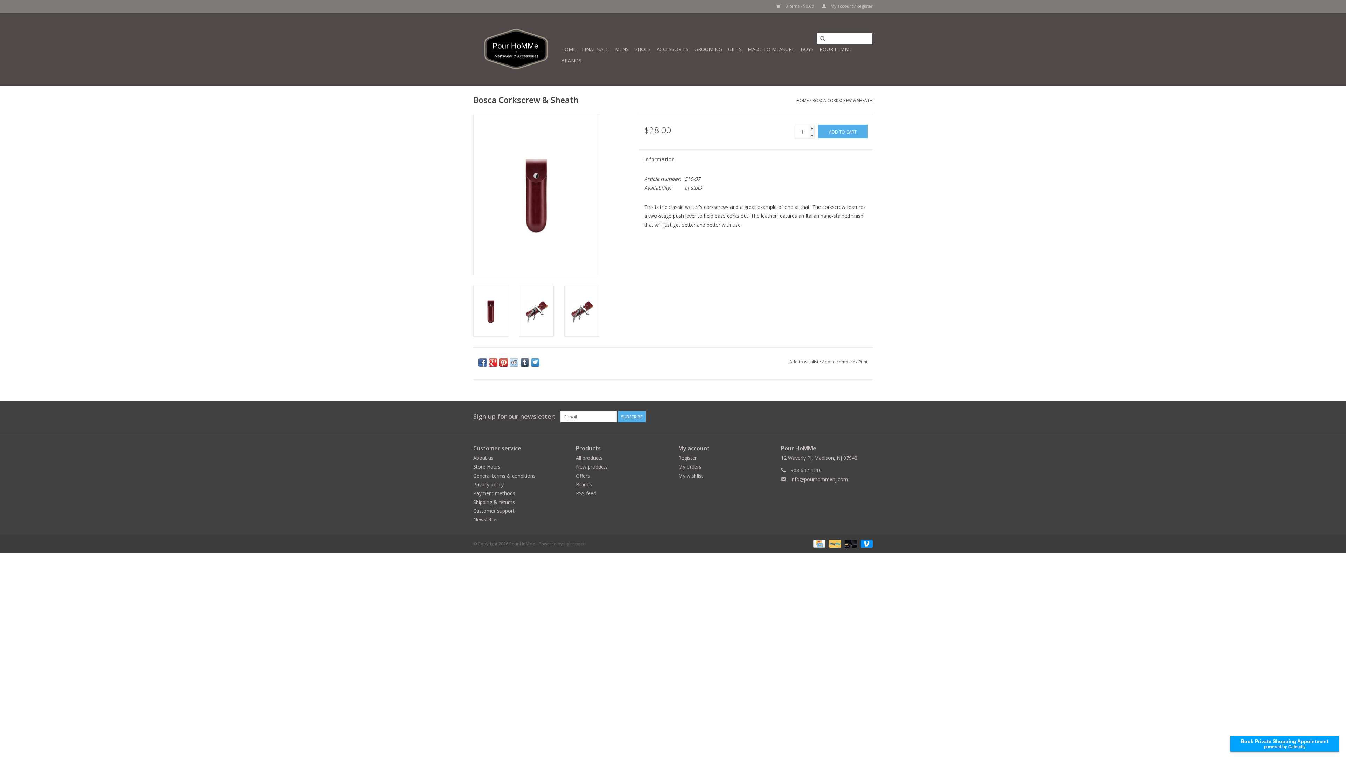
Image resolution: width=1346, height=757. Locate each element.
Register (687, 458)
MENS (622, 49)
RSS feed (586, 493)
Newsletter (485, 519)
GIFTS (735, 49)
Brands (571, 60)
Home (568, 49)
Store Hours (487, 466)
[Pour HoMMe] (516, 49)
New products (592, 466)
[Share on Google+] (493, 362)
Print (863, 362)
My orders (689, 466)
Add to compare (839, 362)
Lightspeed (575, 544)
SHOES (643, 49)
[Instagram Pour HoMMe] (867, 416)
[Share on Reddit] (514, 362)
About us (483, 458)
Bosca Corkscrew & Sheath (842, 100)
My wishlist (690, 475)
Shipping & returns (494, 502)
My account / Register (851, 6)
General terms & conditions (504, 475)
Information (659, 159)
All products (589, 458)
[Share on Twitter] (535, 362)
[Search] (823, 39)
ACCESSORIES (672, 49)
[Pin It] (503, 362)
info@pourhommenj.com (819, 479)
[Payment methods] (818, 543)
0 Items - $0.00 (799, 6)
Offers (583, 475)
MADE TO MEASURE (771, 49)
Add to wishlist (803, 362)
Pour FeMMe (836, 49)
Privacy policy (488, 484)
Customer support (494, 510)
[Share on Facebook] (482, 362)
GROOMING (708, 49)
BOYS (807, 49)
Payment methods (494, 493)
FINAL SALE (595, 49)
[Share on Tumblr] (525, 362)
